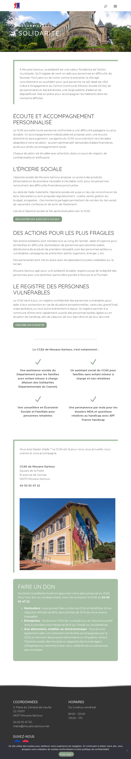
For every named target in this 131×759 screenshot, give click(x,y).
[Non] (127, 750)
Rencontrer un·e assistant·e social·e (37, 219)
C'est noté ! (66, 754)
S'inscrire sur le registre (29, 325)
